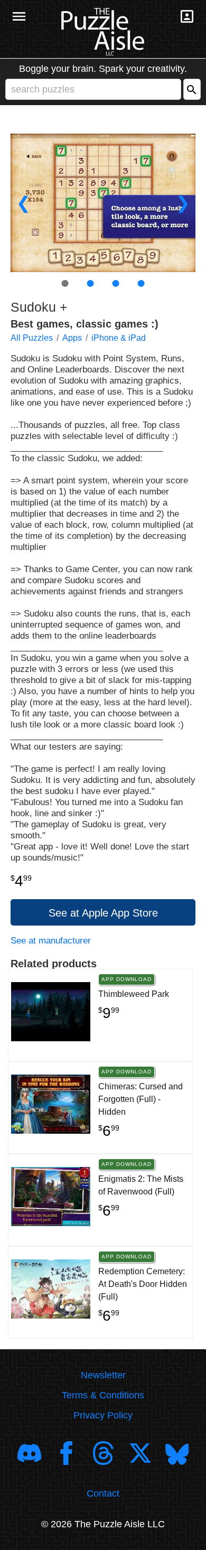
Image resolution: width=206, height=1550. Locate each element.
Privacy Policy (103, 1415)
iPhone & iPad (118, 337)
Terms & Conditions (103, 1395)
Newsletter (103, 1375)
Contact (103, 1493)
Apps (72, 337)
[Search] (192, 89)
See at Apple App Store (103, 913)
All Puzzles (32, 337)
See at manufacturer (51, 941)
